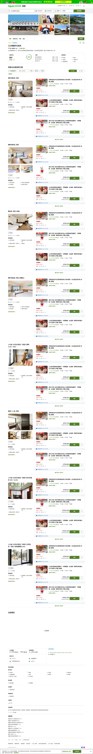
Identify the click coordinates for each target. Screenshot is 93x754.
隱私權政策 (16, 752)
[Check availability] (81, 91)
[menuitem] (63, 6)
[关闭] (90, 751)
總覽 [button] (10, 38)
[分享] (83, 42)
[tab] (73, 71)
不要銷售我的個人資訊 (66, 751)
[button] (14, 6)
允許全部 (77, 751)
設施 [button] (24, 38)
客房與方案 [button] (15, 38)
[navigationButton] (53, 700)
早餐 (31, 70)
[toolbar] (44, 11)
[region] (46, 751)
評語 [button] (20, 38)
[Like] (80, 43)
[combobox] (21, 11)
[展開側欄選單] (84, 6)
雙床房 (36, 70)
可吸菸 (42, 70)
